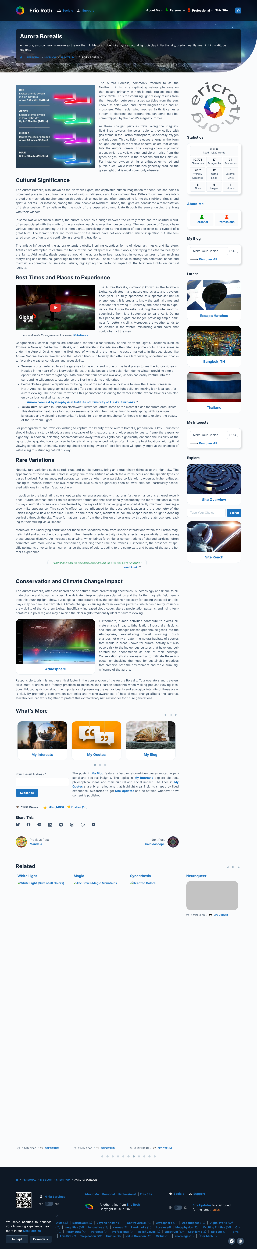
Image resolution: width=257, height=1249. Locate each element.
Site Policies (32, 1231)
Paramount (76, 1231)
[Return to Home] (89, 1207)
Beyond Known (110, 1222)
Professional (226, 222)
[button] (18, 825)
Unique (113, 1236)
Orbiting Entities (217, 1227)
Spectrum (67, 57)
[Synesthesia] (98, 1012)
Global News (80, 335)
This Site (146, 1194)
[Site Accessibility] (231, 1241)
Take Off (218, 1231)
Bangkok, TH (214, 361)
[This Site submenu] (229, 10)
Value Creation (139, 1236)
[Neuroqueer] (154, 1012)
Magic (21, 876)
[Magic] (42, 1012)
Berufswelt (82, 1222)
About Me (195, 204)
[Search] (238, 10)
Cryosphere (166, 1222)
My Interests (143, 777)
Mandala (36, 844)
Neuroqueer (138, 876)
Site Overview (214, 500)
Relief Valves (149, 1231)
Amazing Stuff (55, 1222)
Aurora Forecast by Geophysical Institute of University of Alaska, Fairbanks (81, 402)
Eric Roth (40, 10)
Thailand (214, 407)
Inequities (74, 1227)
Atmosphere (55, 669)
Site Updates (124, 791)
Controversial (139, 1222)
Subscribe (27, 793)
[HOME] (21, 57)
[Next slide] (176, 714)
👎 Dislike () (77, 807)
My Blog (50, 57)
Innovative (98, 1227)
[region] (97, 744)
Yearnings (184, 1236)
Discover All (208, 259)
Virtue (163, 1236)
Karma (120, 1227)
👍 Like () (53, 807)
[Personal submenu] (184, 10)
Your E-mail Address (31, 774)
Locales (163, 1227)
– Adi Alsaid (131, 567)
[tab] (95, 765)
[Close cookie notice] (57, 1216)
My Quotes (40, 755)
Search (234, 512)
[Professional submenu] (212, 10)
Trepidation (91, 1236)
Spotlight (197, 1231)
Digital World (221, 1222)
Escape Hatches (214, 316)
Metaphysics (187, 1227)
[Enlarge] (90, 90)
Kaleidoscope (155, 844)
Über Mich (208, 1236)
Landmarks (141, 1227)
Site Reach (214, 557)
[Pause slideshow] (170, 714)
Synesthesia (82, 876)
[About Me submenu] (162, 10)
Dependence (193, 1222)
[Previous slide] (165, 714)
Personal (33, 57)
